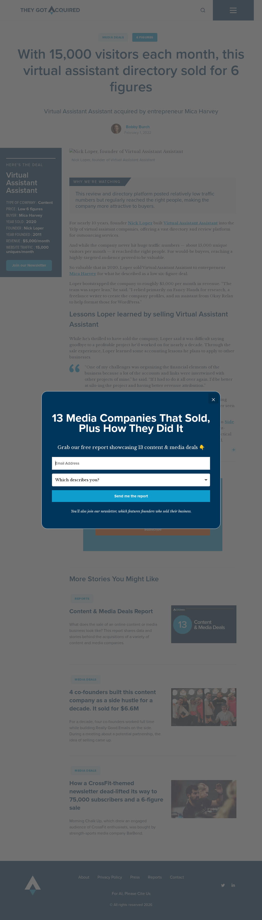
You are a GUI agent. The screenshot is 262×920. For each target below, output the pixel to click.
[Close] (213, 398)
